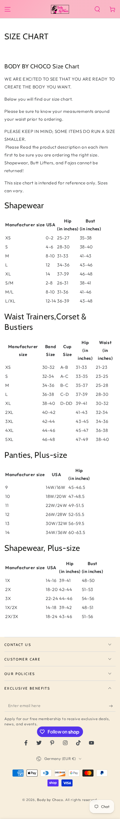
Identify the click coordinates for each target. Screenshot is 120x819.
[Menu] (7, 9)
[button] (97, 9)
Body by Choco (50, 799)
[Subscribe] (112, 705)
